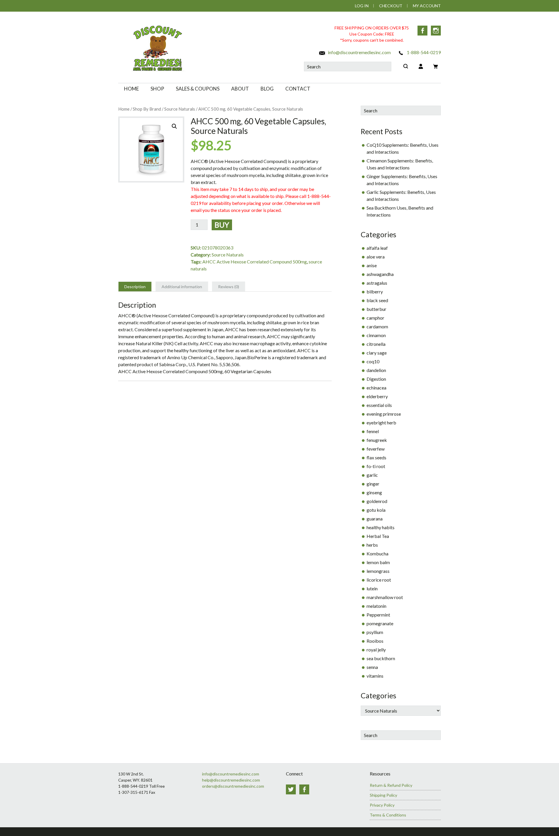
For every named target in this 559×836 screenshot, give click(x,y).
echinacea (376, 387)
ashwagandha (380, 274)
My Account (427, 5)
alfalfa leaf (377, 248)
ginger (373, 483)
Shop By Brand (147, 108)
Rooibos (375, 641)
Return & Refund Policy (391, 785)
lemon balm (378, 562)
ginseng (374, 492)
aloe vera (376, 256)
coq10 (373, 361)
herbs (372, 545)
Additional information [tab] (182, 286)
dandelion (376, 370)
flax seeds (376, 457)
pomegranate (380, 623)
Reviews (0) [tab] (228, 286)
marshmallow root (385, 597)
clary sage (377, 352)
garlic (372, 475)
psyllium (375, 632)
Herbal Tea (378, 536)
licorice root (379, 579)
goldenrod (377, 501)
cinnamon (376, 335)
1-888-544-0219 (423, 52)
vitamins (375, 676)
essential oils (379, 405)
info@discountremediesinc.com (359, 52)
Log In (362, 5)
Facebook (422, 31)
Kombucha (377, 553)
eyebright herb (381, 422)
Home (124, 108)
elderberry (377, 396)
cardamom (377, 326)
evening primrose (384, 414)
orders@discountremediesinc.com (233, 786)
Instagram (436, 31)
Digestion (376, 379)
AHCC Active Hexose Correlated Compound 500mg (254, 261)
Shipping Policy (383, 795)
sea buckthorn (381, 658)
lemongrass (378, 571)
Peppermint (378, 614)
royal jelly (376, 649)
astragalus (377, 283)
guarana (375, 518)
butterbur (376, 309)
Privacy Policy (382, 805)
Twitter (291, 789)
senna (372, 667)
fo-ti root (376, 466)
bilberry (375, 291)
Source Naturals (179, 108)
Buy (222, 224)
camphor (375, 317)
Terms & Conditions (388, 814)
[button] (174, 126)
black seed (377, 300)
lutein (372, 588)
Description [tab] (135, 286)
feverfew (376, 448)
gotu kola (376, 510)
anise (372, 265)
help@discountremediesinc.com (231, 779)
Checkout (390, 5)
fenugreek (377, 440)
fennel (373, 431)
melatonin (376, 606)
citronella (376, 344)
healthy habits (381, 527)
